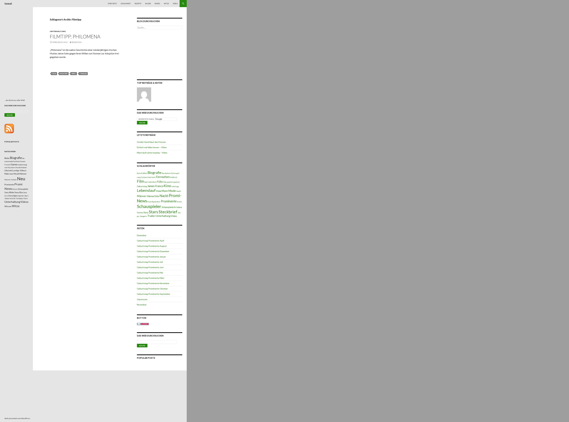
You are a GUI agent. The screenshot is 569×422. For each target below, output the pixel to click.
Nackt (164, 196)
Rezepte (138, 3)
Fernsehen (163, 176)
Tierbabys (19, 198)
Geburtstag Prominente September (153, 294)
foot (145, 182)
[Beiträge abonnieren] (9, 128)
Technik (12, 198)
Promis (179, 202)
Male (158, 190)
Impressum (142, 299)
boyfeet (167, 173)
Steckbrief (168, 211)
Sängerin (143, 216)
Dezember (141, 235)
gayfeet (170, 182)
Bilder (148, 3)
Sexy (146, 212)
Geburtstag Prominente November (153, 283)
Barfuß (139, 173)
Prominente (169, 201)
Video (175, 3)
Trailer (83, 74)
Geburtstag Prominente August (152, 246)
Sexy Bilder (9, 192)
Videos (24, 201)
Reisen (157, 3)
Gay (165, 182)
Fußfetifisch (152, 182)
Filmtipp (64, 74)
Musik (16, 173)
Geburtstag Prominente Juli (150, 262)
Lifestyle (8, 170)
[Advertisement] (159, 54)
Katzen (24, 167)
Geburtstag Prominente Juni (150, 267)
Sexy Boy (19, 192)
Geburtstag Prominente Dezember (153, 251)
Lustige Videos (19, 170)
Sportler (21, 196)
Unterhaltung (58, 31)
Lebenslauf (146, 190)
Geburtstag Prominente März (150, 278)
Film (54, 74)
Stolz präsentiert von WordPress (17, 418)
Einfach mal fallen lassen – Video (152, 147)
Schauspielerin (169, 207)
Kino (74, 74)
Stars (153, 211)
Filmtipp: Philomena (75, 36)
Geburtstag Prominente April (150, 240)
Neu (21, 178)
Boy (163, 173)
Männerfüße (153, 196)
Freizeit (7, 165)
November (142, 304)
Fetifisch (173, 177)
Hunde (18, 167)
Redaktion (76, 42)
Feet (149, 177)
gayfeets (176, 182)
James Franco (155, 186)
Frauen (22, 161)
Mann (165, 190)
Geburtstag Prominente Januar (151, 256)
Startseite (112, 3)
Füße (160, 181)
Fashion (144, 177)
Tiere (25, 198)
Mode (172, 190)
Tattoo (6, 198)
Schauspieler (149, 206)
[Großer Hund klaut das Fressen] (144, 94)
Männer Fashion (10, 180)
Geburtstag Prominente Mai (150, 272)
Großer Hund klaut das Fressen (151, 142)
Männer (141, 196)
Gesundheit (126, 3)
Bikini (145, 173)
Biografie (154, 172)
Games (14, 164)
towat (8, 3)
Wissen (8, 206)
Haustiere (11, 167)
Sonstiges (13, 195)
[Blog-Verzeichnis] (143, 323)
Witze (166, 3)
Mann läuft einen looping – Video (152, 152)
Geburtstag (142, 186)
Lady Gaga (175, 186)
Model (178, 191)
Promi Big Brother (153, 202)
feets (153, 177)
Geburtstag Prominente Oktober (152, 288)
